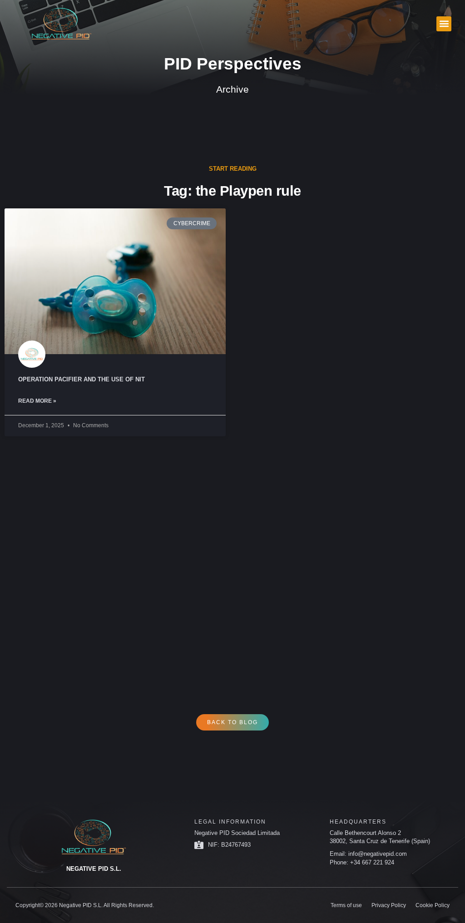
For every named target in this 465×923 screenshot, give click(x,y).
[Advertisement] (232, 559)
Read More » (37, 401)
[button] (443, 23)
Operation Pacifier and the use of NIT (81, 379)
